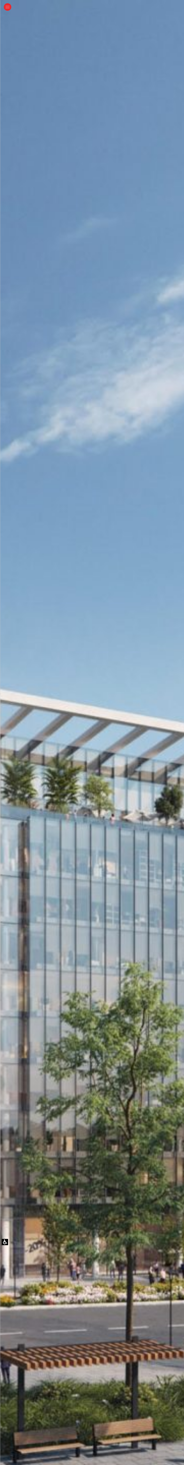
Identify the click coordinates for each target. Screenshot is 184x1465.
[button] (7, 7)
